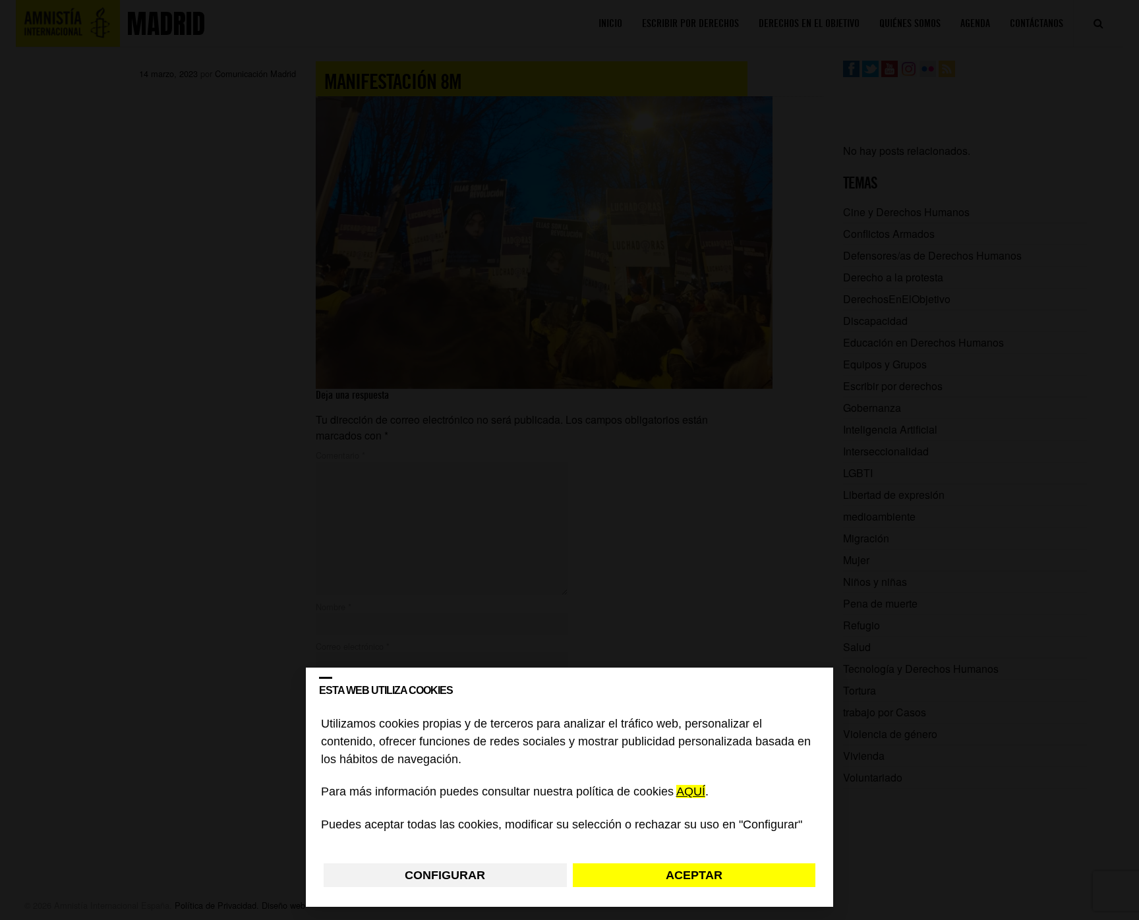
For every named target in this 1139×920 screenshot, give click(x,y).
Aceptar (694, 875)
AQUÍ (690, 792)
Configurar (445, 875)
